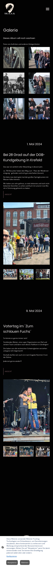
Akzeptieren (12, 562)
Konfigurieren (12, 556)
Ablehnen (24, 562)
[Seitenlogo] (9, 9)
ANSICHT (8, 194)
